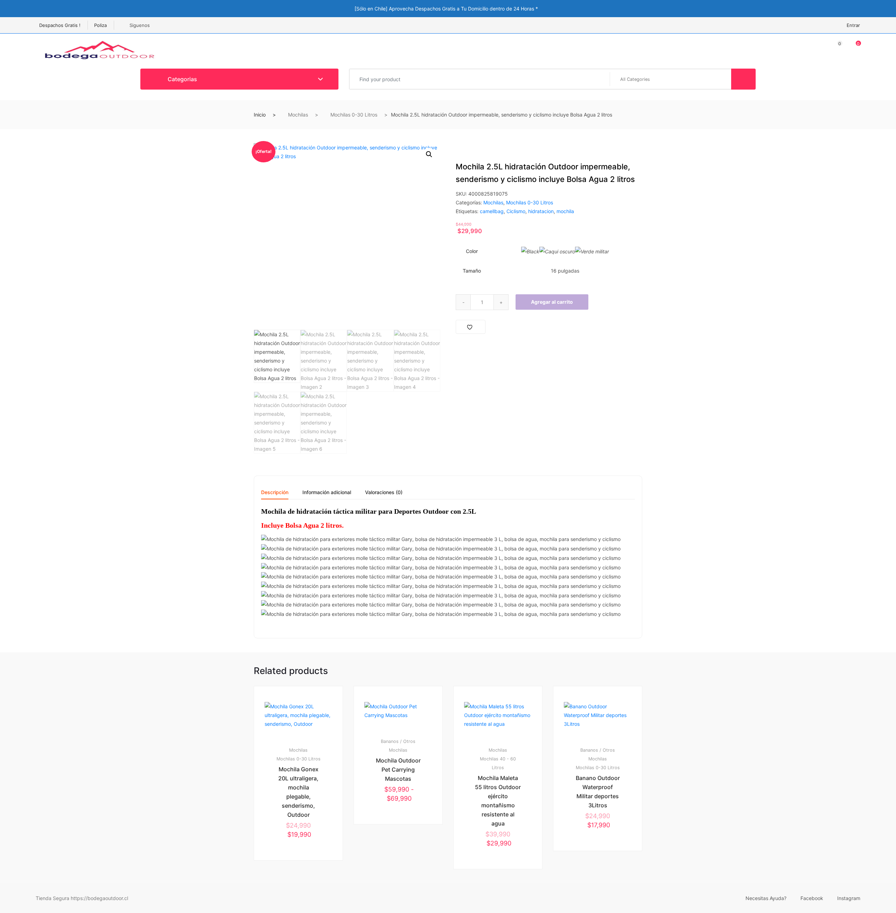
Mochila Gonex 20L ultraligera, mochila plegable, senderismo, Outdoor (298, 792)
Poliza (100, 25)
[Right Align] (743, 79)
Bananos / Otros (398, 741)
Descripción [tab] (274, 492)
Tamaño (472, 271)
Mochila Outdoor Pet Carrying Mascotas (398, 769)
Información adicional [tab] (326, 492)
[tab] (274, 494)
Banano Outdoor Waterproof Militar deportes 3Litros (598, 791)
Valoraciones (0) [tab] (383, 492)
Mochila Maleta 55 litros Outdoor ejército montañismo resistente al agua (498, 800)
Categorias (181, 79)
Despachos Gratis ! (59, 25)
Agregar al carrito (552, 302)
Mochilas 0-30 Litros (353, 115)
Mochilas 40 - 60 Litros (498, 763)
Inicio (260, 115)
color (472, 251)
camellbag (492, 211)
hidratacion (541, 211)
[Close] (640, 7)
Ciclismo (515, 211)
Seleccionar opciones (301, 884)
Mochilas (298, 115)
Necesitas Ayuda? (766, 898)
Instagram (848, 898)
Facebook (811, 898)
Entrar (853, 25)
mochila (565, 211)
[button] (429, 154)
